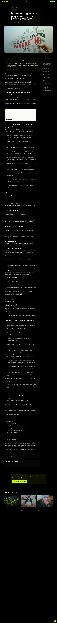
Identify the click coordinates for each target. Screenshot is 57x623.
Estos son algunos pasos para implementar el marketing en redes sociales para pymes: (47, 91)
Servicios (22, 1)
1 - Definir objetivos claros (46, 68)
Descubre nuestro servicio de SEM (19, 481)
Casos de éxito (28, 1)
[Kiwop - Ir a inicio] (5, 1)
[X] (14, 456)
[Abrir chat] (55, 621)
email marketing (16, 181)
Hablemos (52, 1)
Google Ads (23, 250)
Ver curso (9, 119)
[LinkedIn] (11, 456)
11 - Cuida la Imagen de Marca (46, 83)
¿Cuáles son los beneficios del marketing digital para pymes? (47, 64)
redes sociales (24, 103)
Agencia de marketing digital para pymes (47, 93)
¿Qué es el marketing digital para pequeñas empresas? (47, 61)
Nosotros (34, 1)
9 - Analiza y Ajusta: (45, 80)
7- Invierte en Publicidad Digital (46, 77)
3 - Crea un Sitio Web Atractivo (46, 71)
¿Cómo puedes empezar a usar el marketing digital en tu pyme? (47, 66)
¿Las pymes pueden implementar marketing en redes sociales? (46, 87)
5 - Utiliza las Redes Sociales (46, 74)
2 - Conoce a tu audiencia (46, 69)
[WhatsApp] (16, 456)
